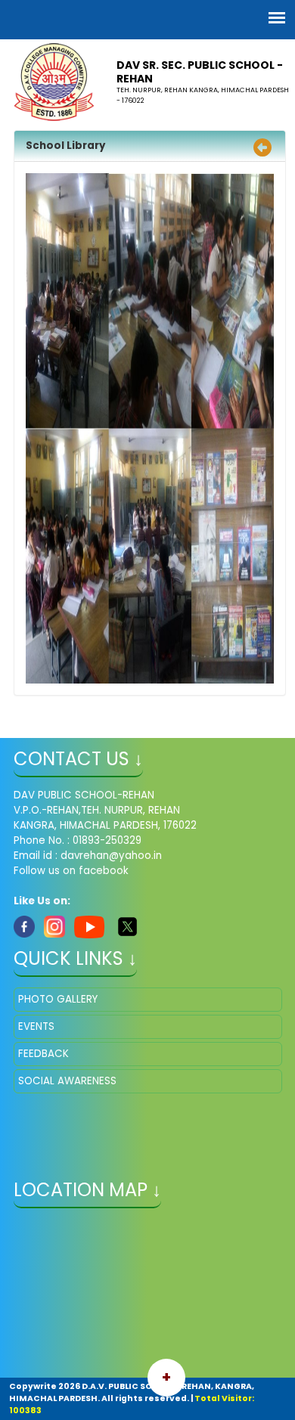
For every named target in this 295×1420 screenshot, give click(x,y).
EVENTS (36, 1026)
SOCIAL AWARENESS (67, 1081)
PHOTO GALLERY (58, 999)
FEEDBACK (43, 1053)
